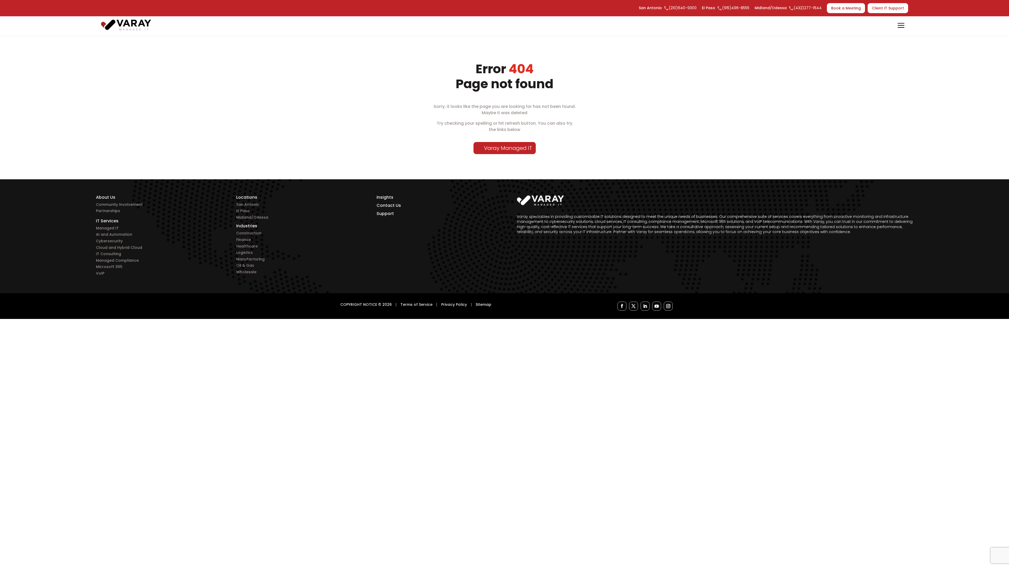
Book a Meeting (846, 8)
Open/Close (901, 26)
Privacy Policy (454, 304)
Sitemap (483, 304)
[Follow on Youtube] (656, 306)
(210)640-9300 (683, 7)
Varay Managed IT (508, 148)
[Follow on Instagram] (668, 306)
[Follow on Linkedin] (645, 306)
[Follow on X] (633, 306)
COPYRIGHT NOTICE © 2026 (366, 304)
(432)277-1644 (808, 7)
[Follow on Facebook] (621, 306)
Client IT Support (888, 8)
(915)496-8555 (735, 7)
